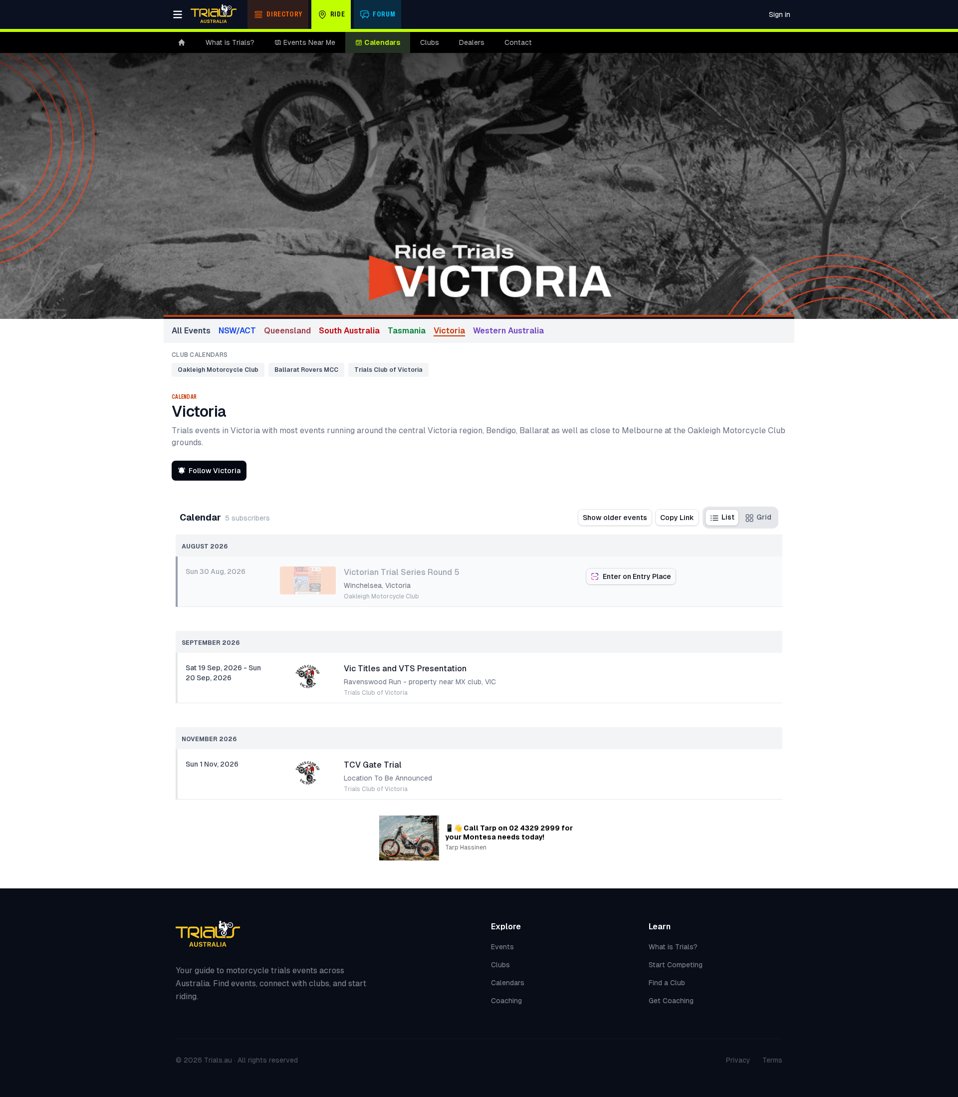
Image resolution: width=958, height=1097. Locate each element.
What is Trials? (230, 42)
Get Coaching (671, 1001)
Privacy (738, 1060)
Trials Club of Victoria (388, 369)
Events (502, 947)
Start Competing (676, 965)
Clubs (429, 42)
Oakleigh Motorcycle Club (218, 369)
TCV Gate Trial (373, 765)
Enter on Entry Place (637, 576)
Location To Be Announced (388, 778)
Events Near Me (309, 42)
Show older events (615, 518)
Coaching (506, 1001)
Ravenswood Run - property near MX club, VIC (420, 682)
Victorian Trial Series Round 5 (402, 572)
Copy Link (677, 518)
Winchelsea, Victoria (377, 585)
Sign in (779, 14)
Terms (772, 1060)
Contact (518, 42)
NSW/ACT (237, 330)
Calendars (382, 42)
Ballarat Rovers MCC (306, 369)
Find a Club (667, 983)
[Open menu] (178, 14)
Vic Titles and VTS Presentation (405, 668)
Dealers (471, 42)
